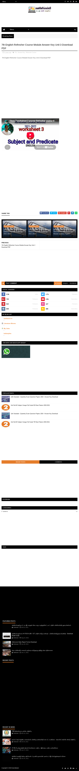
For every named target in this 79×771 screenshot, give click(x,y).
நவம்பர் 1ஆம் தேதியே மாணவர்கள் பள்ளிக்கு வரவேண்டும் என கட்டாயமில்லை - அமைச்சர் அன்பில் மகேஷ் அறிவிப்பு (44, 739)
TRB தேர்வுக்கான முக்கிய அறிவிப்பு (22, 731)
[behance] (76, 1)
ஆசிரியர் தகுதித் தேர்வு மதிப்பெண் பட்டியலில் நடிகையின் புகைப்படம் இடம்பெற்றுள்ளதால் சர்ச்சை (39, 756)
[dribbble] (71, 1)
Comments (58, 462)
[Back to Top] (76, 768)
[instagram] (73, 1)
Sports (5, 511)
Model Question (9, 226)
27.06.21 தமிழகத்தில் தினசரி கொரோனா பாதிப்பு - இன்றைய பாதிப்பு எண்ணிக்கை (35, 748)
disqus (65, 283)
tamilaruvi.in (8, 318)
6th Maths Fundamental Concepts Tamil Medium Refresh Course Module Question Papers (64, 232)
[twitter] (68, 1)
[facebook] (65, 1)
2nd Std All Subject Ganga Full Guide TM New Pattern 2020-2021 (30, 422)
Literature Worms (10, 323)
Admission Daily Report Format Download (24, 642)
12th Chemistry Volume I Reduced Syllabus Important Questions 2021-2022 (40, 232)
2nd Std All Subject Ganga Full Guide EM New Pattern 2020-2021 (30, 405)
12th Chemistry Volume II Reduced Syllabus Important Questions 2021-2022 (15, 232)
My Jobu (7, 328)
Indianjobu (7, 333)
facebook (73, 283)
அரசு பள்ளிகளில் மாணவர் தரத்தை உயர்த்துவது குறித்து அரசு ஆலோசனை (32, 650)
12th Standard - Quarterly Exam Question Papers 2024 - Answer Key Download (34, 397)
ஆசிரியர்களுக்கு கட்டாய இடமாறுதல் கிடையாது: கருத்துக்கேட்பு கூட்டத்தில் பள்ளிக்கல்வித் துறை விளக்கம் (41, 625)
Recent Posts (20, 462)
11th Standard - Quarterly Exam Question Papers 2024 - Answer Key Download (34, 413)
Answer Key (21, 52)
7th (16, 52)
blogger (58, 283)
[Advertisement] (39, 23)
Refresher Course (31, 52)
